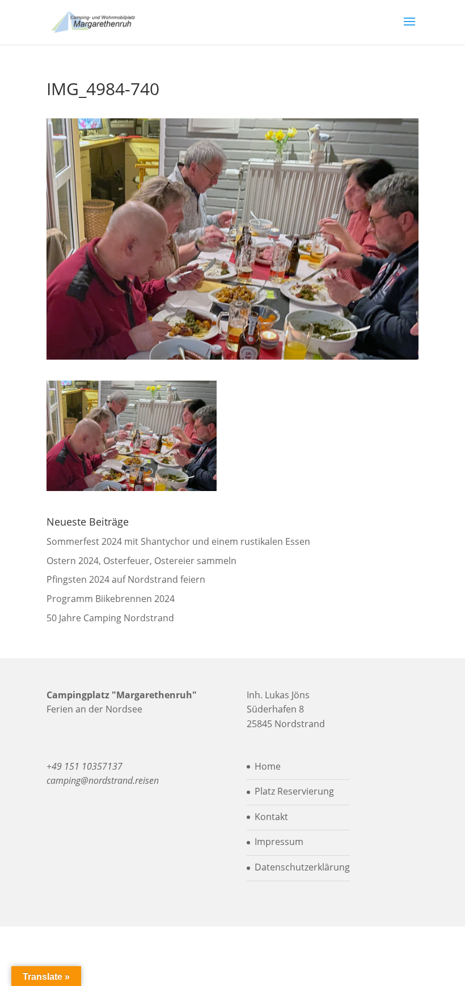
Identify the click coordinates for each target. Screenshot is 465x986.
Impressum (279, 841)
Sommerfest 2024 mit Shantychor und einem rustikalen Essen (178, 541)
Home (268, 766)
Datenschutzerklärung (302, 867)
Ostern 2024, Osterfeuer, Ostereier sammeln (141, 560)
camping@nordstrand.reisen (102, 780)
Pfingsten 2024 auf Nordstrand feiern (125, 579)
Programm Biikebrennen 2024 (110, 598)
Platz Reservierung (294, 791)
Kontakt (271, 816)
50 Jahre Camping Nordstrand (110, 618)
